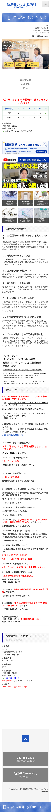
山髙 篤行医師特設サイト (13, 435)
